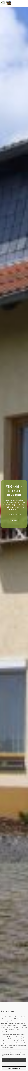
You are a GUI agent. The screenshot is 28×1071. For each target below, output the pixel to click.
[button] (26, 3)
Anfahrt (14, 520)
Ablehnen (14, 1064)
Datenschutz (18, 1054)
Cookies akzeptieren (14, 1060)
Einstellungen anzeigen (14, 1068)
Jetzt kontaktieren (14, 514)
